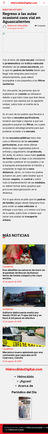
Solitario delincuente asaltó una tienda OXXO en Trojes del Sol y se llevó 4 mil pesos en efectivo (22, 315)
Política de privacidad (34, 427)
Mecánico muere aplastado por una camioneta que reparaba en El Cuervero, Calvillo (23, 355)
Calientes (8, 267)
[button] (5, 3)
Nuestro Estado (12, 9)
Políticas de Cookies (16, 430)
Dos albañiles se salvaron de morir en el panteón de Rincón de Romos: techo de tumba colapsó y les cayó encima (24, 274)
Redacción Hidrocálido (17, 25)
